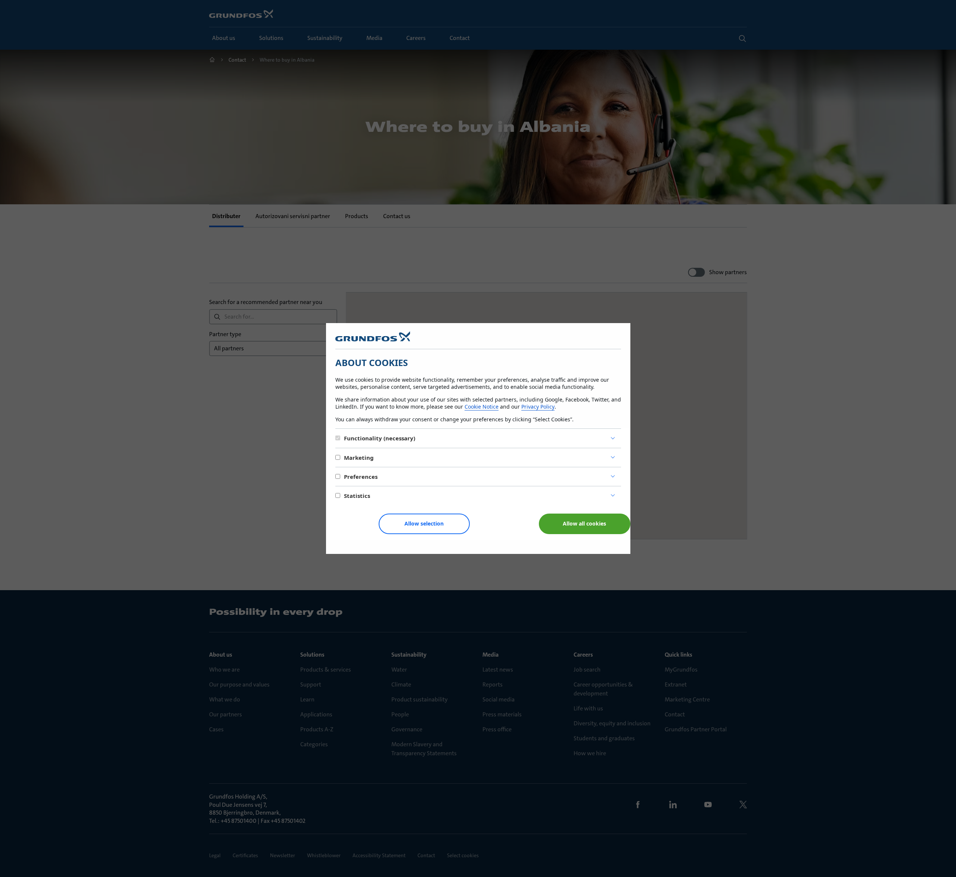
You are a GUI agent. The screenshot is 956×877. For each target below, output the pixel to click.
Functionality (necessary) (379, 438)
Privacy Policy (538, 406)
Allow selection (424, 523)
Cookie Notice (482, 406)
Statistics (357, 495)
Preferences (361, 476)
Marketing (359, 457)
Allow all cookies (584, 523)
